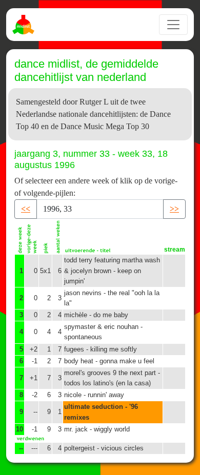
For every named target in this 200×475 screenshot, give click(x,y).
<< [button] (25, 208)
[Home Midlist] (24, 24)
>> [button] (174, 208)
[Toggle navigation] (173, 24)
